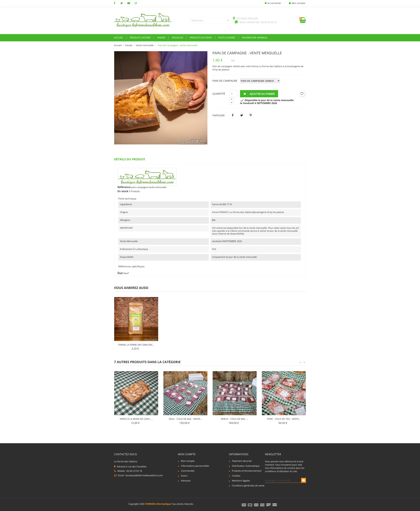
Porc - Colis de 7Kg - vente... (284, 419)
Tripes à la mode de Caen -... (136, 419)
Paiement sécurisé (242, 461)
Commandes (188, 471)
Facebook (114, 3)
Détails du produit (129, 159)
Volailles (177, 37)
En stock (122, 191)
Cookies (236, 476)
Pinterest (251, 115)
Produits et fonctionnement (246, 471)
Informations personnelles (195, 466)
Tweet (242, 115)
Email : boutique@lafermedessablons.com (140, 475)
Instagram (135, 3)
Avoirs (184, 476)
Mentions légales (241, 481)
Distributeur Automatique (246, 466)
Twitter (121, 3)
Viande (161, 37)
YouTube (128, 3)
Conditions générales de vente (246, 486)
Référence (124, 187)
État (120, 273)
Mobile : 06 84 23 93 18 (129, 471)
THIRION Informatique (158, 504)
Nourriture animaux (254, 37)
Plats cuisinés (226, 37)
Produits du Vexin (201, 37)
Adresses (186, 481)
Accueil (118, 37)
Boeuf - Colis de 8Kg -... (234, 419)
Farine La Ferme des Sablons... (136, 344)
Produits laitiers (140, 37)
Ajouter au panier (262, 94)
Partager (233, 115)
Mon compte (187, 454)
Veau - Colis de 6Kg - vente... (185, 419)
